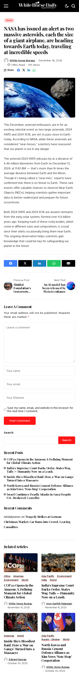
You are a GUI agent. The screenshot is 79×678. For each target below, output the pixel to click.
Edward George (17, 659)
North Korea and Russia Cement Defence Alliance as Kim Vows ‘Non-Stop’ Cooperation (40, 487)
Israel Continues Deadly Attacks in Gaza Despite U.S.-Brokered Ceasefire (39, 496)
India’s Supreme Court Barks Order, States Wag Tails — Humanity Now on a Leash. (38, 469)
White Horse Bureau (22, 60)
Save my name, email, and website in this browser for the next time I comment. (40, 409)
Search (8, 432)
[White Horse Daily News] (38, 6)
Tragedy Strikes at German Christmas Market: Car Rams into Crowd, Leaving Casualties (37, 522)
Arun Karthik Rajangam (59, 603)
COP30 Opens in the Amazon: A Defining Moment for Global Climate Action (40, 461)
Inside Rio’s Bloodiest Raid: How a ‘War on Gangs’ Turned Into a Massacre (40, 478)
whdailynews (12, 517)
